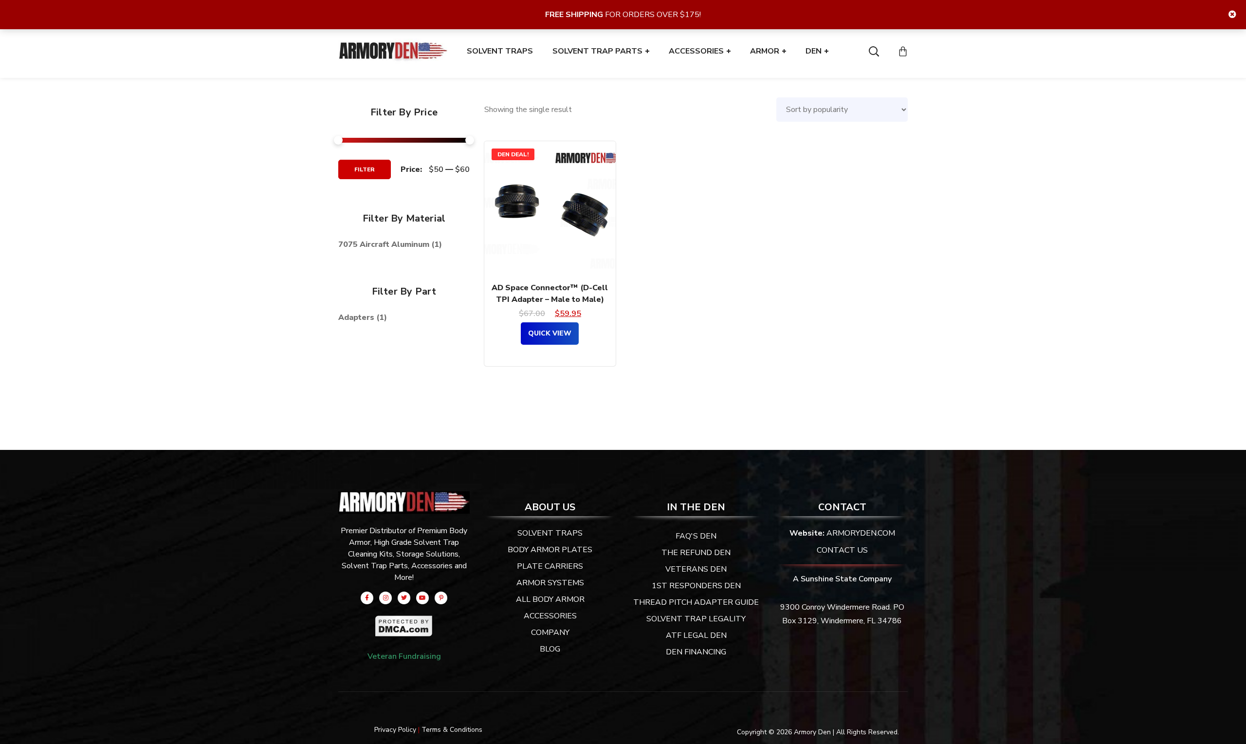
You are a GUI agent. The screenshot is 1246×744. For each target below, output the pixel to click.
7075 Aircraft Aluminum (383, 244)
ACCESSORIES (550, 616)
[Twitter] (404, 598)
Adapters (356, 317)
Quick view (549, 333)
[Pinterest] (441, 598)
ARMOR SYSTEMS (550, 582)
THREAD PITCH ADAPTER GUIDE (696, 602)
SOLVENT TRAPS (550, 533)
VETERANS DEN (696, 569)
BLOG (550, 649)
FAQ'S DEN (696, 536)
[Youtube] (422, 598)
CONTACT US (842, 550)
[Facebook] (367, 598)
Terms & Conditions (451, 729)
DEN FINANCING (696, 652)
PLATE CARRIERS (550, 566)
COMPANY (550, 632)
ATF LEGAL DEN (696, 635)
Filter (364, 169)
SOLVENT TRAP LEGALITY (696, 619)
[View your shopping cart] (903, 51)
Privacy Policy (395, 729)
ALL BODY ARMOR (550, 599)
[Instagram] (385, 598)
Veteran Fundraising (404, 656)
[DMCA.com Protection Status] (404, 621)
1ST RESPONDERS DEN (696, 585)
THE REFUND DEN (696, 552)
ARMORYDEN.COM (860, 533)
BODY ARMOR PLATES (550, 549)
